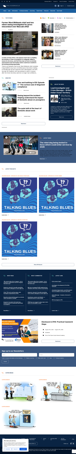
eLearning (32, 10)
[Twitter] (4, 1)
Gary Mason (10, 29)
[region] (15, 445)
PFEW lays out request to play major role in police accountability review (38, 303)
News (5, 10)
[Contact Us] (9, 1)
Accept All (23, 449)
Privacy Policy (71, 1)
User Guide (59, 10)
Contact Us (55, 1)
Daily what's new (42, 358)
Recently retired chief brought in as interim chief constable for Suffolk (14, 298)
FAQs (73, 439)
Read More (6, 310)
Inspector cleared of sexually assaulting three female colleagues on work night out (14, 288)
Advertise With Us (48, 1)
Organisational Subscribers (32, 439)
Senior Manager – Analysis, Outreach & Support (61, 295)
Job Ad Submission (63, 439)
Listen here (4, 215)
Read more (57, 66)
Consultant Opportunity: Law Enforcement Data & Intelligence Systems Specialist (62, 291)
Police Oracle (26, 90)
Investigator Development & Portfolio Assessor (60, 286)
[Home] (11, 6)
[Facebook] (71, 444)
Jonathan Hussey (27, 116)
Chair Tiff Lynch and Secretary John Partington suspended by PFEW (12, 293)
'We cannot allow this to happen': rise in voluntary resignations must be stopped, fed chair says (13, 282)
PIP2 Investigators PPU (57, 299)
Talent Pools (39, 10)
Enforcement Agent (56, 281)
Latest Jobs (54, 310)
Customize (8, 449)
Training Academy (23, 10)
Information (15, 10)
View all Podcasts (38, 264)
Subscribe (52, 10)
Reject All (16, 449)
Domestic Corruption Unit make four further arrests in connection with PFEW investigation (13, 303)
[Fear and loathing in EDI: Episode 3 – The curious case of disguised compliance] (9, 86)
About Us (44, 439)
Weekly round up (30, 358)
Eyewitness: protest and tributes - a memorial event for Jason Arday (36, 298)
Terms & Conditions (63, 1)
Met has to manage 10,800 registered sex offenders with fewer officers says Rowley (38, 288)
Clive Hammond (58, 45)
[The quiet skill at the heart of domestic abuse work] (9, 112)
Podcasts (46, 10)
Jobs (9, 10)
